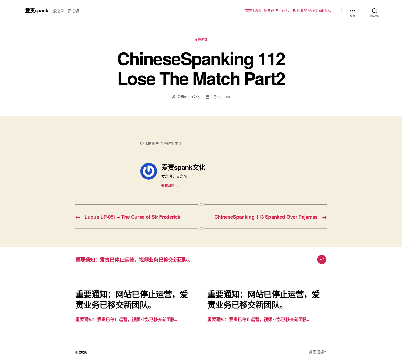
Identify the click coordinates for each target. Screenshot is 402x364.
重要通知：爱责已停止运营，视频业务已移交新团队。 (289, 10)
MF (148, 143)
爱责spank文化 (189, 96)
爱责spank (36, 10)
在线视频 (201, 40)
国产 (155, 143)
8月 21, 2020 (220, 96)
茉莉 (178, 143)
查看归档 (169, 185)
